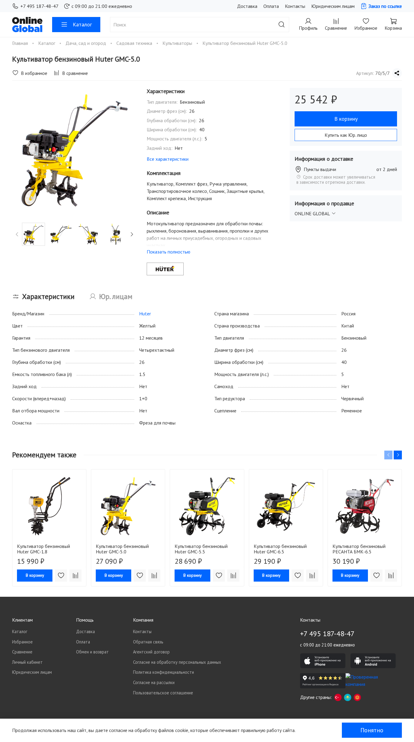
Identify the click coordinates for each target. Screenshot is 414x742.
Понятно (371, 730)
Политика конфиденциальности (163, 672)
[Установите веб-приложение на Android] (373, 660)
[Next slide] (127, 150)
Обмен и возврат (92, 652)
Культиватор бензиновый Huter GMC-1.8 (43, 549)
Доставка (247, 6)
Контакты (295, 6)
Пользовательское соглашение (163, 693)
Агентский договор (151, 652)
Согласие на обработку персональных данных (177, 662)
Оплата (271, 6)
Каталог (82, 24)
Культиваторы (177, 43)
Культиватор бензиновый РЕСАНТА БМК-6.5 (359, 549)
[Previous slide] (22, 150)
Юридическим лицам (333, 6)
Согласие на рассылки (154, 682)
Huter (145, 314)
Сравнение (22, 652)
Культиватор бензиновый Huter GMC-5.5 (201, 549)
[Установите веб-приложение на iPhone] (323, 660)
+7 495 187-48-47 (39, 6)
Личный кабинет (27, 662)
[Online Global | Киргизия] (357, 697)
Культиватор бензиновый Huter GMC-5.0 (122, 549)
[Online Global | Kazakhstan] (347, 697)
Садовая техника (134, 43)
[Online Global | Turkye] (338, 697)
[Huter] (165, 269)
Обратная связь (148, 642)
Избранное (22, 642)
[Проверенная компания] (368, 680)
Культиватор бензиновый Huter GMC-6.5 (280, 549)
